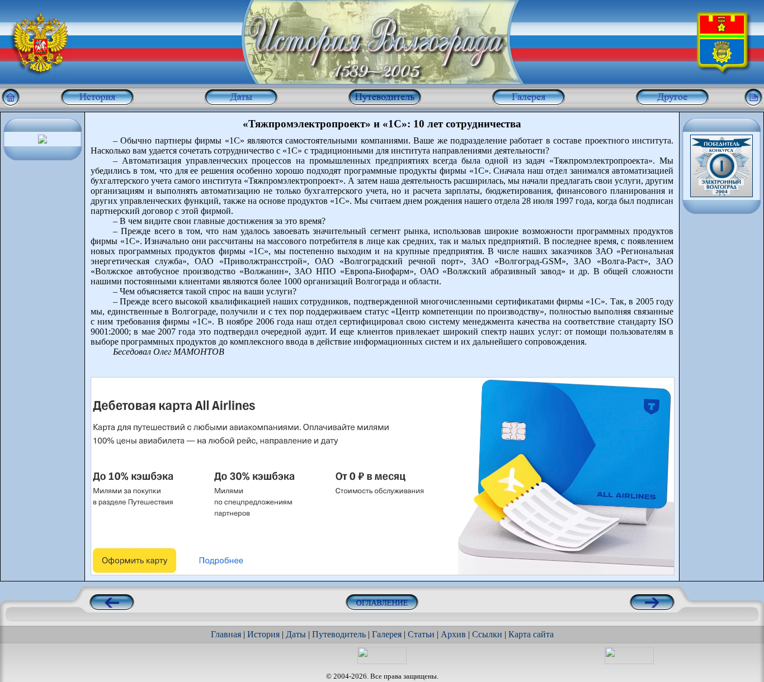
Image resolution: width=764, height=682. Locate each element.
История (263, 634)
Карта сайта (531, 634)
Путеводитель (339, 634)
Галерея (387, 634)
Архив (453, 634)
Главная (226, 634)
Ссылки (487, 634)
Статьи (421, 634)
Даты (296, 634)
